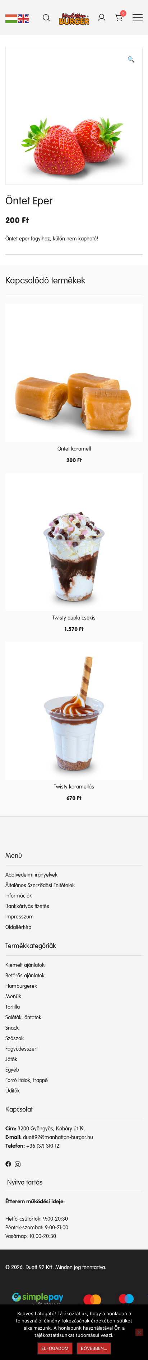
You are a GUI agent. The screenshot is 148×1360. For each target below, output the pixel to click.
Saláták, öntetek (23, 1017)
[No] (139, 1332)
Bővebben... (94, 1348)
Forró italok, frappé (26, 1080)
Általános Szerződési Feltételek (40, 885)
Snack (12, 1028)
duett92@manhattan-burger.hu (58, 1137)
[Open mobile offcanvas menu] (138, 18)
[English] (24, 18)
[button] (131, 60)
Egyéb (12, 1070)
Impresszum (19, 917)
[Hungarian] (11, 18)
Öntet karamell (74, 449)
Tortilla (12, 1007)
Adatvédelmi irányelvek (31, 875)
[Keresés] (46, 17)
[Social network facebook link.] (8, 1163)
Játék (11, 1059)
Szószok (14, 1038)
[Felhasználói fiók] (101, 18)
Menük (13, 996)
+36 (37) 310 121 (43, 1146)
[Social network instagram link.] (17, 1163)
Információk (18, 896)
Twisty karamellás (74, 787)
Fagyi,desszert (21, 1049)
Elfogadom (55, 1348)
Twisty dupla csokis (74, 618)
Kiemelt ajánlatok (25, 965)
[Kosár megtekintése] (119, 18)
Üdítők (12, 1091)
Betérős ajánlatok (25, 975)
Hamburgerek (21, 986)
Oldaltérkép (18, 927)
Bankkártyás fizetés (27, 906)
